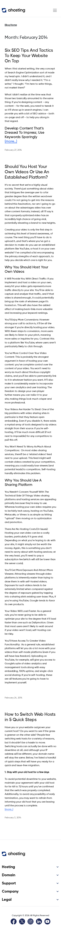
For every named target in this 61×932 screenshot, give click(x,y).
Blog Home (11, 25)
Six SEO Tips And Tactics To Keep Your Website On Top (29, 55)
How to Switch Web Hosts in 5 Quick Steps (30, 717)
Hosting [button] (8, 867)
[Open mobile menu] (55, 10)
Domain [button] (8, 875)
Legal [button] (7, 900)
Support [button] (9, 883)
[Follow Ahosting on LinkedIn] (39, 921)
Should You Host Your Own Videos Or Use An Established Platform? (27, 172)
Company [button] (10, 891)
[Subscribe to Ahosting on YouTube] (47, 921)
